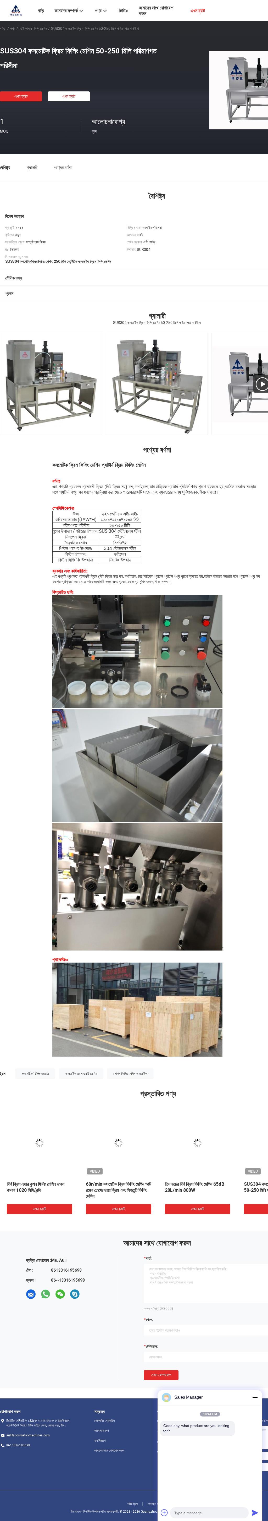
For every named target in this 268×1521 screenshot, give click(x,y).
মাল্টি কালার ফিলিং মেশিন (33, 28)
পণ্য (12, 28)
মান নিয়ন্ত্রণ (100, 1440)
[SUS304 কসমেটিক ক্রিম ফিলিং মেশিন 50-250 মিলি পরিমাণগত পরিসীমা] (39, 1143)
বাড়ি (2, 28)
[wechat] (60, 1294)
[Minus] (255, 1397)
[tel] (89, 1294)
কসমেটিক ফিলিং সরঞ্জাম (35, 1074)
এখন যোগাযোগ (161, 1374)
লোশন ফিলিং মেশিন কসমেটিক (130, 1074)
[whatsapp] (45, 1294)
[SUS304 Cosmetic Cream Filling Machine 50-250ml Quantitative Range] (157, 384)
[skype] (75, 1294)
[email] (31, 1294)
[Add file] (164, 1512)
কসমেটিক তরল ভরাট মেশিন (81, 1074)
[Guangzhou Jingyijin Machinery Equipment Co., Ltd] (15, 10)
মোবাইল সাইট (155, 1504)
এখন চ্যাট (20, 96)
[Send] (255, 1512)
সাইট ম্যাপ (132, 1504)
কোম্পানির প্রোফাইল (104, 1421)
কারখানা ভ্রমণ (101, 1430)
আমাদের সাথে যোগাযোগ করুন (109, 1450)
